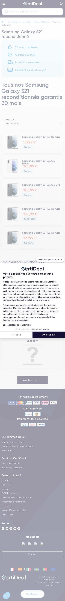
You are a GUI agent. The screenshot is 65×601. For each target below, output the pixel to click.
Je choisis (16, 334)
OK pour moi (49, 334)
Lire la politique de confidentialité (17, 325)
